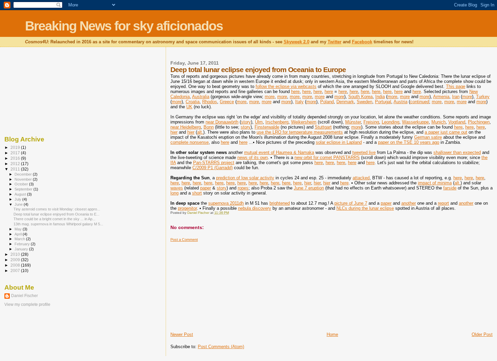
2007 (15, 270)
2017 (15, 153)
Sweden (364, 101)
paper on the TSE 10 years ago (408, 142)
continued (419, 101)
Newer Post (181, 334)
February (23, 244)
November (24, 179)
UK (189, 106)
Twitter (334, 41)
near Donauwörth (222, 122)
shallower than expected (457, 152)
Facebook (362, 41)
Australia (200, 96)
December (24, 174)
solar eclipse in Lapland (339, 142)
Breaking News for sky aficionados (124, 26)
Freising (371, 122)
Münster (353, 122)
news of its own (252, 157)
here (295, 91)
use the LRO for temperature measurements (300, 132)
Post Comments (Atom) (221, 346)
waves (176, 187)
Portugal (383, 101)
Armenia (441, 96)
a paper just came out (446, 132)
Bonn (209, 127)
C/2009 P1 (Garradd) (212, 167)
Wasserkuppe (415, 122)
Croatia (192, 101)
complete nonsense (189, 142)
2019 (15, 147)
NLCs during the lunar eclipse (365, 208)
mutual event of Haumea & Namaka (279, 152)
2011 (15, 169)
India (380, 96)
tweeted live (364, 152)
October (22, 184)
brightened (279, 203)
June (19, 204)
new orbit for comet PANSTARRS (327, 157)
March (20, 239)
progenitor (187, 208)
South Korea (360, 96)
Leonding (390, 122)
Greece (227, 101)
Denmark (345, 101)
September (24, 189)
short (197, 193)
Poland (327, 101)
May (19, 229)
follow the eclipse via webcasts (286, 86)
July (18, 199)
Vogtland (456, 122)
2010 (15, 254)
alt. (200, 132)
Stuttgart (323, 127)
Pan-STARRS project (213, 162)
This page (455, 86)
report (443, 203)
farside (449, 187)
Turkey (483, 96)
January (22, 249)
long (174, 193)
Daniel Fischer (24, 295)
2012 (15, 163)
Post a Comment (184, 240)
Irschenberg (276, 122)
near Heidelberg (185, 127)
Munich (438, 122)
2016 (15, 158)
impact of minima (435, 182)
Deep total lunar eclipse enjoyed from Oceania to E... (56, 214)
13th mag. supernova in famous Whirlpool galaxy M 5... (58, 224)
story (246, 122)
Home (332, 334)
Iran (455, 96)
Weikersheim (303, 122)
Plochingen (479, 122)
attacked (361, 177)
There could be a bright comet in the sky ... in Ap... (54, 219)
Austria (400, 101)
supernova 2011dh (226, 203)
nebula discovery (254, 208)
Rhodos (209, 101)
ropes (243, 187)
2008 (15, 265)
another (408, 203)
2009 (15, 259)
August (21, 194)
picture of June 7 (350, 203)
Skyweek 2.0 (296, 41)
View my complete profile (27, 304)
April (19, 234)
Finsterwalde (267, 127)
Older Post (482, 334)
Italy (299, 101)
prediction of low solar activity (245, 177)
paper (205, 187)
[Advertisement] (221, 284)
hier (174, 132)
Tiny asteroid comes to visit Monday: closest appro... (57, 209)
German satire (428, 137)
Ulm (259, 122)
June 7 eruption (309, 187)
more (270, 96)
